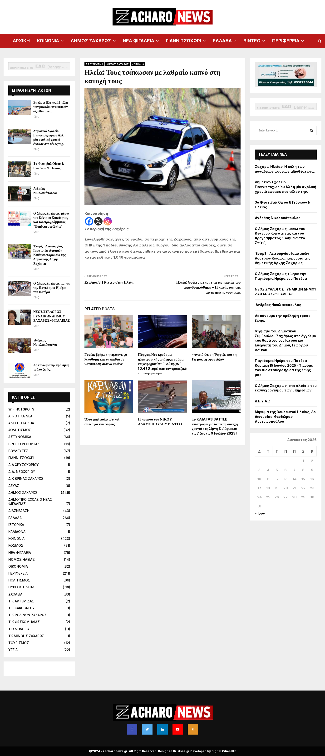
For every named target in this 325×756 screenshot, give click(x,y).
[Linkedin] (162, 729)
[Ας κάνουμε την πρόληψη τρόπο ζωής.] (19, 370)
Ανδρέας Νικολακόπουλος (45, 190)
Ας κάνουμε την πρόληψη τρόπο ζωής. (51, 367)
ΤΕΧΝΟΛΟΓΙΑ (19, 629)
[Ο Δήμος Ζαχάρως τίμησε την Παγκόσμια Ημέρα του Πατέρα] (19, 288)
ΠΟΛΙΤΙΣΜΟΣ (19, 580)
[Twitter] (147, 729)
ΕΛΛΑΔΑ (222, 41)
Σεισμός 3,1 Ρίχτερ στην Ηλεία (108, 282)
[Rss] (193, 729)
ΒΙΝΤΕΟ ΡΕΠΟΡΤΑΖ (23, 444)
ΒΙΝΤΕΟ (252, 41)
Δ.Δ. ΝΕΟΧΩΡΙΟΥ (21, 472)
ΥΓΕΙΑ (13, 650)
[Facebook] (89, 221)
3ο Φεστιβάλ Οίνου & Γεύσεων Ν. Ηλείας (48, 165)
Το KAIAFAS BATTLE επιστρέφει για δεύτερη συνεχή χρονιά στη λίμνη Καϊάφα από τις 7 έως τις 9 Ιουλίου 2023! (215, 426)
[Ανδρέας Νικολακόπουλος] (19, 193)
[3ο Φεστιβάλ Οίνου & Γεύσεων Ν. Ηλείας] (19, 168)
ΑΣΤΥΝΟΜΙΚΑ (94, 64)
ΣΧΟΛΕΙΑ (15, 594)
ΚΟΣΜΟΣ (15, 545)
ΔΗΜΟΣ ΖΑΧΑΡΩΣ (91, 41)
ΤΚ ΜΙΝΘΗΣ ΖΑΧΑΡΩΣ (26, 636)
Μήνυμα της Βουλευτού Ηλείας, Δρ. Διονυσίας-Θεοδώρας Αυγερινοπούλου (286, 416)
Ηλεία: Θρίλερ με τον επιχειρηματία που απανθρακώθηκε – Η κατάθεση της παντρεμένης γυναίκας (208, 287)
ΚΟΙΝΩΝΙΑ (48, 41)
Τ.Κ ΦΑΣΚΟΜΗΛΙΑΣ (24, 622)
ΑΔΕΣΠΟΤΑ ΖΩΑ (21, 423)
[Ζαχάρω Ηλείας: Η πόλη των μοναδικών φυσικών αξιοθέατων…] (19, 107)
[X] (98, 221)
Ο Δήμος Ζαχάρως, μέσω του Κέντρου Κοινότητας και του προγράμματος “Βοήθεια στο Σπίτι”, (51, 220)
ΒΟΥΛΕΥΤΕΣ (18, 451)
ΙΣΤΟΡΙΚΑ (16, 525)
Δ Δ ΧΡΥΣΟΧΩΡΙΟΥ (23, 465)
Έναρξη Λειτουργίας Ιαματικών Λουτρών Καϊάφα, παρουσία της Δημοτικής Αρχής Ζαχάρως (49, 255)
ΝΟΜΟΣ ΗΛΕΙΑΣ (21, 559)
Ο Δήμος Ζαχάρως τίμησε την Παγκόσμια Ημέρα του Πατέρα (51, 287)
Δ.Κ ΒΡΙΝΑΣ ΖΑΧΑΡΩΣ (26, 478)
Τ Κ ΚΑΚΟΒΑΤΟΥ (21, 608)
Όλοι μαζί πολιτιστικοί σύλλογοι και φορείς (101, 421)
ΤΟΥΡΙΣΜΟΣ (18, 643)
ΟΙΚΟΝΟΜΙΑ (18, 566)
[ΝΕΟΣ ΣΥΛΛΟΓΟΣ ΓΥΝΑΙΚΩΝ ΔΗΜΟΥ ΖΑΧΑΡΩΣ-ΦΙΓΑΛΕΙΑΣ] (19, 317)
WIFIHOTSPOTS (21, 409)
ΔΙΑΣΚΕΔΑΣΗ (19, 511)
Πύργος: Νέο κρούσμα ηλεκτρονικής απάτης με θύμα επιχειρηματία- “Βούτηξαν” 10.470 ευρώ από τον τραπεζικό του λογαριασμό (162, 363)
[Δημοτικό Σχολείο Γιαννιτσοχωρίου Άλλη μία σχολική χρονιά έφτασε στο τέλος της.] (19, 136)
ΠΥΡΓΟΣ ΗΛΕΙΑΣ (21, 587)
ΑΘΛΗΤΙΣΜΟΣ (19, 430)
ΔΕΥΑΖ (13, 486)
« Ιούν (260, 513)
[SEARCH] (311, 130)
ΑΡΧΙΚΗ (21, 41)
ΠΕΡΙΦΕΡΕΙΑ (285, 41)
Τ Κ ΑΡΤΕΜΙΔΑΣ (21, 601)
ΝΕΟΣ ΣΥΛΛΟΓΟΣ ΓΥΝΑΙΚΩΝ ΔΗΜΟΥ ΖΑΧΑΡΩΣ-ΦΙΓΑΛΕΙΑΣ (51, 316)
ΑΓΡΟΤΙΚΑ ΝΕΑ (20, 416)
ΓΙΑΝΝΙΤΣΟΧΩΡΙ (183, 41)
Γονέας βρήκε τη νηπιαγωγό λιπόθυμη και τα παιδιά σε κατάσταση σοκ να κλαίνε (105, 359)
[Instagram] (107, 221)
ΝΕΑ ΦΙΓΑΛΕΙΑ (138, 41)
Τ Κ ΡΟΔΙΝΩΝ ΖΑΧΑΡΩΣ (27, 615)
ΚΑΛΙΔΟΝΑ (16, 532)
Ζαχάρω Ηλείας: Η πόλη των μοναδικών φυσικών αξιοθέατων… (50, 106)
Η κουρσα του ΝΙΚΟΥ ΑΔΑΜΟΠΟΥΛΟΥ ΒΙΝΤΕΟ (160, 421)
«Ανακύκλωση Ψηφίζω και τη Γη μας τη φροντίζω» (214, 357)
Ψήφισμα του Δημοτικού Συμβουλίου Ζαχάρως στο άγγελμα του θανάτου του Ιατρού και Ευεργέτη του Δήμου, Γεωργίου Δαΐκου (285, 340)
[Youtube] (177, 729)
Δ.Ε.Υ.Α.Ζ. (263, 401)
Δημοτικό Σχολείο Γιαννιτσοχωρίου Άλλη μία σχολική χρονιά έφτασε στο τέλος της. (49, 137)
